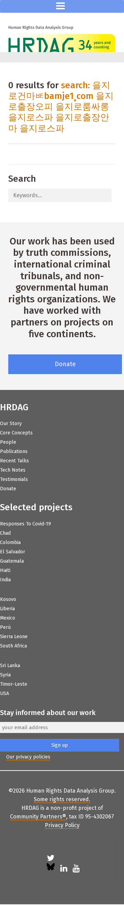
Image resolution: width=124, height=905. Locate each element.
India (5, 580)
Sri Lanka (10, 665)
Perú (5, 627)
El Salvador (12, 552)
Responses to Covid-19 (25, 524)
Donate (65, 364)
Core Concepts (16, 433)
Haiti (5, 570)
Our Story (11, 423)
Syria (5, 675)
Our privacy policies (28, 757)
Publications (14, 451)
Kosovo (8, 599)
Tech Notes (12, 470)
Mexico (7, 618)
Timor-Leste (13, 684)
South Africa (13, 646)
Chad (5, 533)
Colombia (10, 542)
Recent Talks (14, 461)
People (8, 442)
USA (4, 693)
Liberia (7, 609)
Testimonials (14, 479)
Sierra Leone (14, 637)
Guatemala (12, 561)
